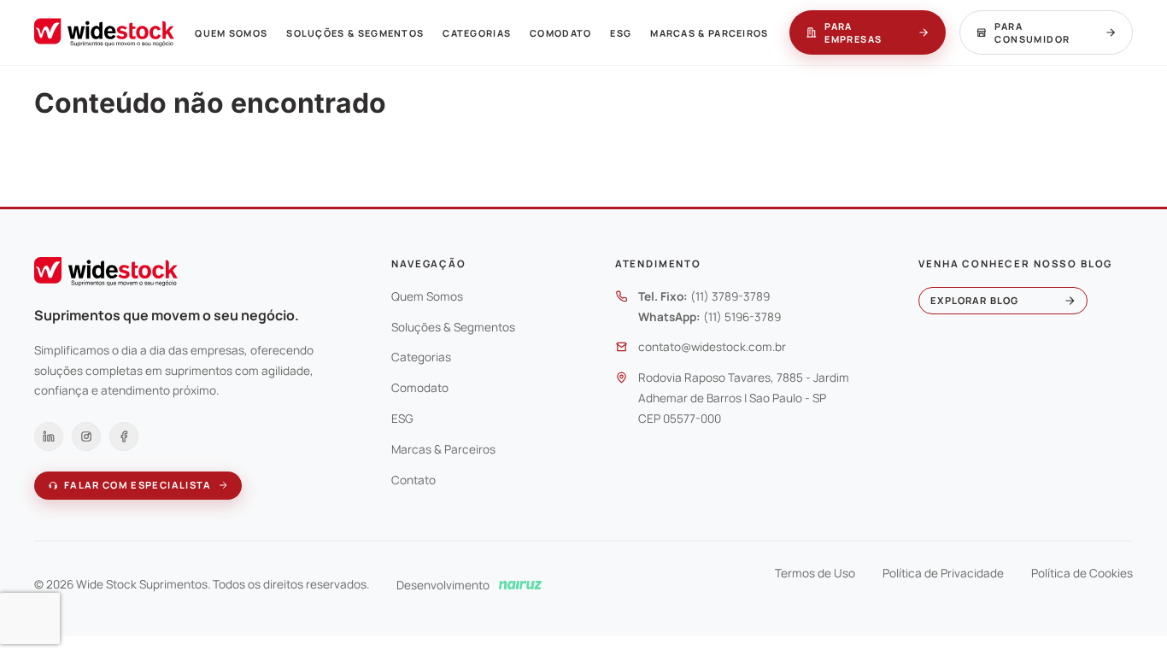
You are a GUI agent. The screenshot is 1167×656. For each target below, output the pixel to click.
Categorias (477, 32)
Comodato (560, 32)
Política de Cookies (1082, 573)
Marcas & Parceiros (709, 32)
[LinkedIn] (48, 436)
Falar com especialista (138, 484)
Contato (413, 480)
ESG (620, 32)
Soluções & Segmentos (355, 32)
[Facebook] (123, 436)
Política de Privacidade (943, 573)
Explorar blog (974, 300)
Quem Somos (231, 32)
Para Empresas (853, 32)
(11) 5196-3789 (742, 317)
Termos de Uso (815, 573)
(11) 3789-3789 (730, 296)
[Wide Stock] (104, 32)
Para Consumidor (1032, 32)
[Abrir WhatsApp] (1124, 613)
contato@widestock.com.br (712, 346)
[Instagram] (86, 436)
